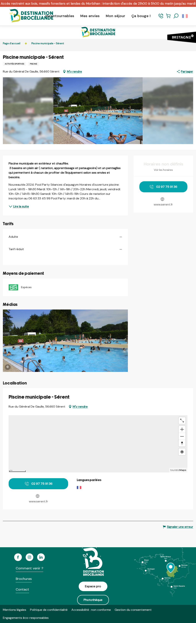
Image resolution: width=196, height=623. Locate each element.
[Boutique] (168, 18)
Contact (22, 589)
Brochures (24, 578)
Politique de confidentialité (49, 610)
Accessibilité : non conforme (91, 610)
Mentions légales (14, 610)
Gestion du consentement (133, 610)
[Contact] (161, 18)
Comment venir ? (29, 568)
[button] (176, 16)
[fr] (185, 16)
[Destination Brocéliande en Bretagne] (28, 16)
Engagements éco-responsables (26, 618)
